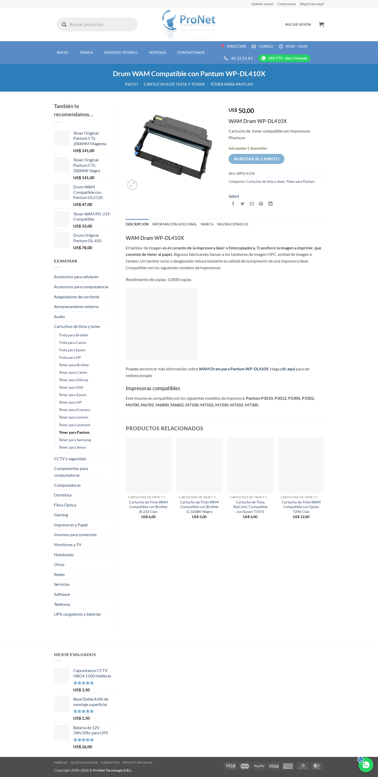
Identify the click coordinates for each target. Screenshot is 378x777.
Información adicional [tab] (174, 224)
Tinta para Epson (72, 350)
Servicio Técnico (121, 52)
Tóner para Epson (72, 394)
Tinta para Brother (73, 335)
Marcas (61, 762)
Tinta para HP (70, 357)
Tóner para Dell (71, 387)
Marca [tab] (207, 224)
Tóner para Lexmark (74, 425)
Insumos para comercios (75, 534)
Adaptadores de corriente (76, 296)
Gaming (61, 514)
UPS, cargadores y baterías (77, 614)
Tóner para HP (70, 402)
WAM (234, 196)
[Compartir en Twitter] (242, 203)
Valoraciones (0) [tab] (232, 224)
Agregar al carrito (256, 158)
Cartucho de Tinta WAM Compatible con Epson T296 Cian (301, 507)
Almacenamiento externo (76, 306)
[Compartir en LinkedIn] (270, 203)
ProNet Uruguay (138, 762)
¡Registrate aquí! (312, 4)
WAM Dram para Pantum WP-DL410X (234, 368)
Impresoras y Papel (71, 524)
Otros (59, 564)
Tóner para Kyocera (74, 409)
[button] (298, 24)
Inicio (62, 52)
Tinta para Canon (72, 342)
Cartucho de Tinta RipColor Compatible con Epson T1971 (250, 507)
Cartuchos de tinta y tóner (174, 84)
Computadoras (67, 485)
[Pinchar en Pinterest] (261, 203)
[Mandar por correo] (252, 203)
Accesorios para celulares (76, 276)
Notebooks (64, 554)
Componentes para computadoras (71, 471)
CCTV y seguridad (70, 458)
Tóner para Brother (74, 365)
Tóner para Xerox (72, 447)
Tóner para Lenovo (73, 417)
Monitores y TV (68, 544)
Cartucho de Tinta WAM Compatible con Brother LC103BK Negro (199, 507)
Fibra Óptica (65, 504)
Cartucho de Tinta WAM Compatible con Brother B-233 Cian (148, 507)
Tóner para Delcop (73, 380)
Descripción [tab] (137, 224)
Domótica (62, 494)
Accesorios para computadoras (81, 286)
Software (62, 594)
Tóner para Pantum (231, 84)
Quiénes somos (262, 4)
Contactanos (286, 4)
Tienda (86, 52)
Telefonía (62, 604)
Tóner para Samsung (75, 440)
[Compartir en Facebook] (233, 203)
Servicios (62, 584)
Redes (59, 574)
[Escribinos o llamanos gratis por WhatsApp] (365, 764)
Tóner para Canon (73, 372)
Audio (59, 316)
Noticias (157, 52)
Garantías (110, 762)
